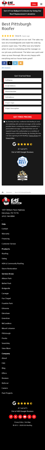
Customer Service (9, 244)
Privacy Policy (10, 138)
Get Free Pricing (22, 117)
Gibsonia (5, 308)
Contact (5, 229)
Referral (5, 383)
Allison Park (7, 278)
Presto (4, 338)
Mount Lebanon (8, 328)
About (4, 358)
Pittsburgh (6, 333)
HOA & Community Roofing (13, 263)
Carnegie (5, 293)
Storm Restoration (9, 268)
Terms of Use (33, 136)
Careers (5, 388)
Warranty (5, 234)
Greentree (6, 318)
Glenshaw (6, 313)
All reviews (6, 68)
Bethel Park (6, 283)
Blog (3, 368)
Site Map (27, 422)
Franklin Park (7, 303)
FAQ (3, 363)
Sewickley (6, 343)
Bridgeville (6, 288)
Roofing (5, 253)
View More (6, 348)
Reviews (5, 378)
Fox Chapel (6, 298)
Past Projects (7, 393)
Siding (4, 258)
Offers (4, 373)
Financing (5, 239)
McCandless (6, 323)
